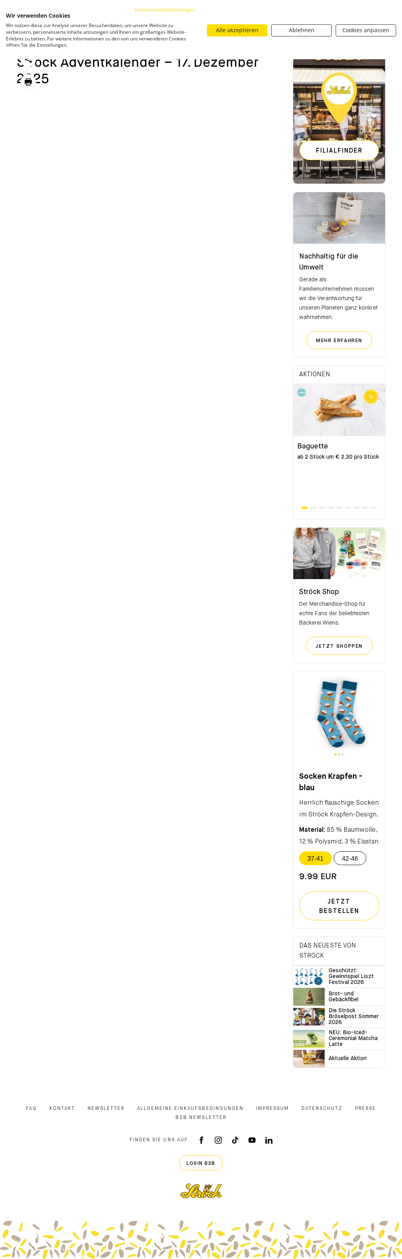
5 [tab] (339, 508)
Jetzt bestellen (339, 907)
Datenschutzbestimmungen (165, 9)
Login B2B (201, 1163)
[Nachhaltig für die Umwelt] (339, 218)
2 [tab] (313, 508)
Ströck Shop (319, 592)
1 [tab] (305, 508)
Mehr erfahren (344, 340)
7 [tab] (356, 508)
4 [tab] (330, 508)
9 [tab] (374, 508)
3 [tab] (322, 508)
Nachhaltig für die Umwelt (328, 262)
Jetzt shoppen (344, 646)
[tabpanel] (339, 444)
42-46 (350, 858)
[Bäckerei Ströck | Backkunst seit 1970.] (201, 1190)
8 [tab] (365, 508)
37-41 (315, 858)
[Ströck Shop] (339, 553)
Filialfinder (339, 151)
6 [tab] (348, 508)
